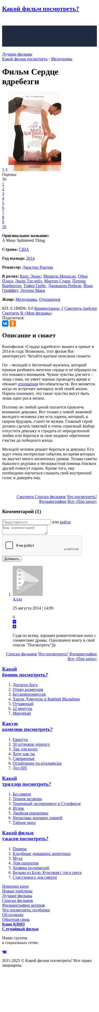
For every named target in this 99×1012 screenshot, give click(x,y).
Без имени (22, 794)
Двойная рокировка (30, 813)
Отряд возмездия (28, 689)
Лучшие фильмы (17, 54)
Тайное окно (24, 822)
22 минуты (22, 708)
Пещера (20, 849)
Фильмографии (53, 501)
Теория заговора (27, 799)
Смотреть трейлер (80, 308)
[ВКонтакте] (5, 323)
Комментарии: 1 (48, 308)
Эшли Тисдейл (28, 281)
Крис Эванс (30, 276)
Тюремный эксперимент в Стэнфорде (47, 803)
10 (4, 226)
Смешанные (24, 758)
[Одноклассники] (13, 323)
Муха (17, 858)
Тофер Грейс (34, 285)
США (24, 249)
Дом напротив (26, 863)
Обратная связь (16, 919)
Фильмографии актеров (23, 905)
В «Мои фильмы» (36, 313)
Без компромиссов (29, 694)
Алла (17, 599)
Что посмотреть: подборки (26, 910)
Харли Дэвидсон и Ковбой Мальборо (46, 699)
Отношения (49, 299)
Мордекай (22, 713)
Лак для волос (25, 749)
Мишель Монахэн (59, 276)
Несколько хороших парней (37, 818)
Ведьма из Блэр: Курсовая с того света (47, 872)
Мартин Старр (57, 281)
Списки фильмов (50, 496)
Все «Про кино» (82, 501)
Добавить (11, 559)
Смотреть (10, 313)
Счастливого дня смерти (35, 877)
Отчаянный (23, 703)
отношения (28, 384)
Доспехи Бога (25, 684)
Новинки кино (15, 886)
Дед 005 (20, 768)
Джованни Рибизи (64, 285)
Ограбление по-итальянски (37, 763)
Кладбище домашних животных (42, 853)
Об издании (12, 914)
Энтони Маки (32, 290)
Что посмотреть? (82, 496)
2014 (30, 258)
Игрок (18, 808)
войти (65, 522)
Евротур (20, 739)
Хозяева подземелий (31, 868)
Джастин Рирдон (37, 267)
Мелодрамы (26, 299)
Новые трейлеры (17, 891)
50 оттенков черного (31, 744)
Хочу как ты (24, 753)
